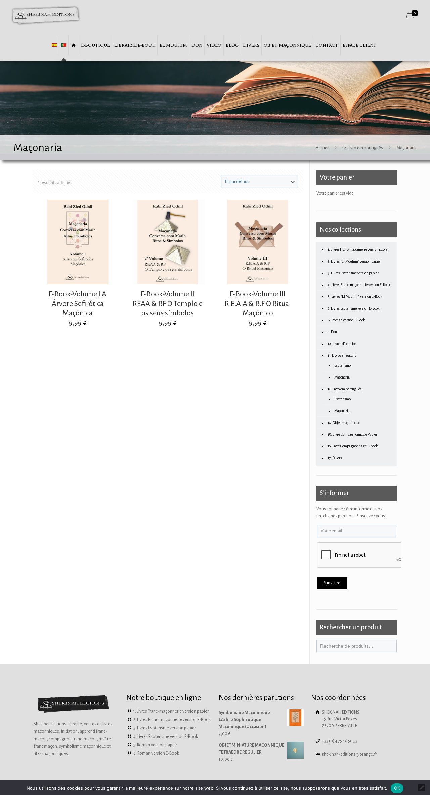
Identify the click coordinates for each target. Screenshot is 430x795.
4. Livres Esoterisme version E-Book (165, 736)
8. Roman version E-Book (346, 320)
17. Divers (335, 458)
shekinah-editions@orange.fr (349, 754)
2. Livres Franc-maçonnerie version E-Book (172, 719)
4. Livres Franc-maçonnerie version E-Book (359, 285)
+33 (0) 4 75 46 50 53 (339, 741)
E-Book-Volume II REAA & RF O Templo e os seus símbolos (168, 303)
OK (397, 788)
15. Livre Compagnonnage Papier (352, 434)
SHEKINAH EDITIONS (340, 719)
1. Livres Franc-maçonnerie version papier (358, 249)
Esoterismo (342, 365)
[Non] (421, 787)
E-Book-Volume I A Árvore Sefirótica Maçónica (77, 303)
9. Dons (333, 332)
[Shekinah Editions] (46, 15)
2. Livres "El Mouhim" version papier (354, 261)
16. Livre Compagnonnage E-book (353, 446)
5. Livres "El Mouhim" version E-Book (355, 296)
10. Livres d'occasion (342, 344)
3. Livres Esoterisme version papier (353, 273)
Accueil (322, 148)
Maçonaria (342, 411)
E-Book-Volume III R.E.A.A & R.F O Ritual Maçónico (258, 303)
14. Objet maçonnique (344, 423)
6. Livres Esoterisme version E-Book (353, 308)
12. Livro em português (362, 148)
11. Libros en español (342, 355)
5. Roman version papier (155, 745)
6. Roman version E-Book (156, 753)
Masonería (342, 377)
